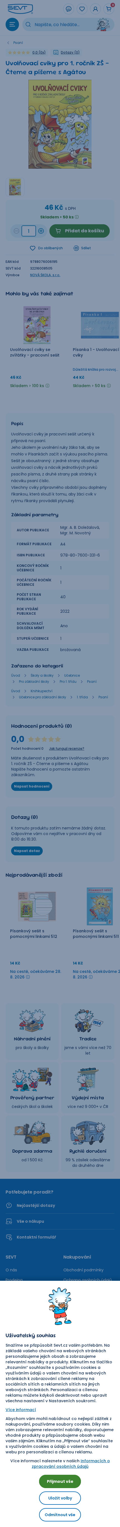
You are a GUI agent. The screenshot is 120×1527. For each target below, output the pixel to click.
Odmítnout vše (60, 1515)
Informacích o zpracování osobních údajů (71, 1463)
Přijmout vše (60, 1481)
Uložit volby (60, 1498)
